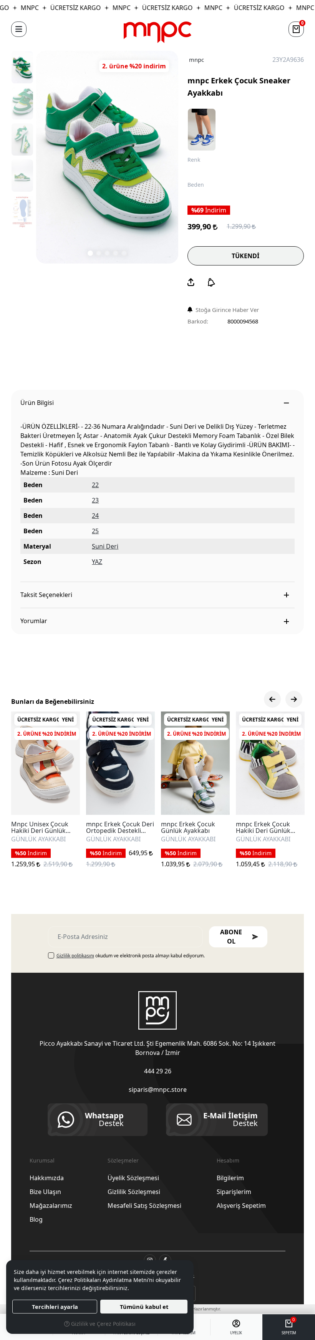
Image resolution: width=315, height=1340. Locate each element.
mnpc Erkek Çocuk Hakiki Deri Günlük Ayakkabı (263, 827)
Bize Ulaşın (45, 1191)
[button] (19, 29)
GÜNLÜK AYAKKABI (38, 839)
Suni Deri (105, 546)
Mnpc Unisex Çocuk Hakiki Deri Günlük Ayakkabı (39, 827)
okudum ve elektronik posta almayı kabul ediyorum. (130, 955)
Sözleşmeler (123, 1160)
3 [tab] (107, 253)
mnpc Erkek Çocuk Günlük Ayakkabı (188, 827)
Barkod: (197, 321)
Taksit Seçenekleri (46, 594)
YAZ (97, 561)
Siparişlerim (234, 1191)
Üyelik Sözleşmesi (133, 1178)
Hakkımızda (47, 1178)
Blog (36, 1219)
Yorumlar (33, 621)
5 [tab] (124, 253)
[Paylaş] (190, 282)
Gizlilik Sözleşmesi (134, 1191)
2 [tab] (98, 253)
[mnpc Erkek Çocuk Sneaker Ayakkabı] (107, 157)
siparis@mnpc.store (158, 1089)
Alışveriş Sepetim (241, 1205)
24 (95, 515)
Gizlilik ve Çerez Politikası (103, 1323)
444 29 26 (157, 1071)
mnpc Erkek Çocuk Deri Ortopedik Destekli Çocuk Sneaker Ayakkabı (120, 827)
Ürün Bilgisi (37, 402)
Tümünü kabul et (144, 1306)
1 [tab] (90, 253)
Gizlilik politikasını (75, 955)
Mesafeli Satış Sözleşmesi (144, 1205)
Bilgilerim (230, 1178)
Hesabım (228, 1160)
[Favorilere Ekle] (65, 800)
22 (95, 485)
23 (95, 500)
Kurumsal (42, 1160)
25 (95, 531)
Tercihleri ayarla (55, 1306)
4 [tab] (115, 253)
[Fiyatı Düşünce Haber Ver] (211, 282)
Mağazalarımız (51, 1205)
